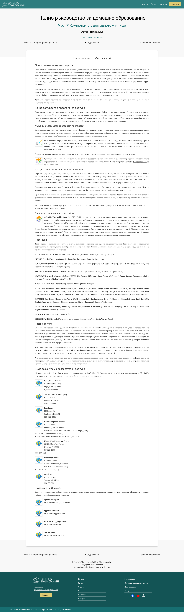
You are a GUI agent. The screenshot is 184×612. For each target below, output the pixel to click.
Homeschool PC (139, 162)
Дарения (45, 595)
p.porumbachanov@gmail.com (46, 590)
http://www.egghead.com (54, 513)
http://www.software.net (54, 535)
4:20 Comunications (63, 259)
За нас (154, 4)
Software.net (49, 532)
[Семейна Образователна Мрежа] (143, 596)
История (82, 599)
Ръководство (129, 579)
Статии (163, 4)
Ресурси (127, 591)
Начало (144, 4)
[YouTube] (138, 596)
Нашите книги (130, 587)
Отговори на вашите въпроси (136, 583)
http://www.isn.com (52, 524)
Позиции (82, 595)
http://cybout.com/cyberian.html (58, 502)
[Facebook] (132, 596)
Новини (81, 591)
